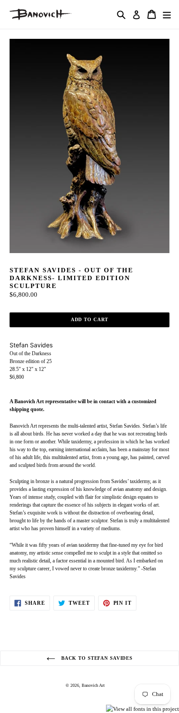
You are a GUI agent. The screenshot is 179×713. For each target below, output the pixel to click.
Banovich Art (93, 685)
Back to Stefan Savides (96, 658)
